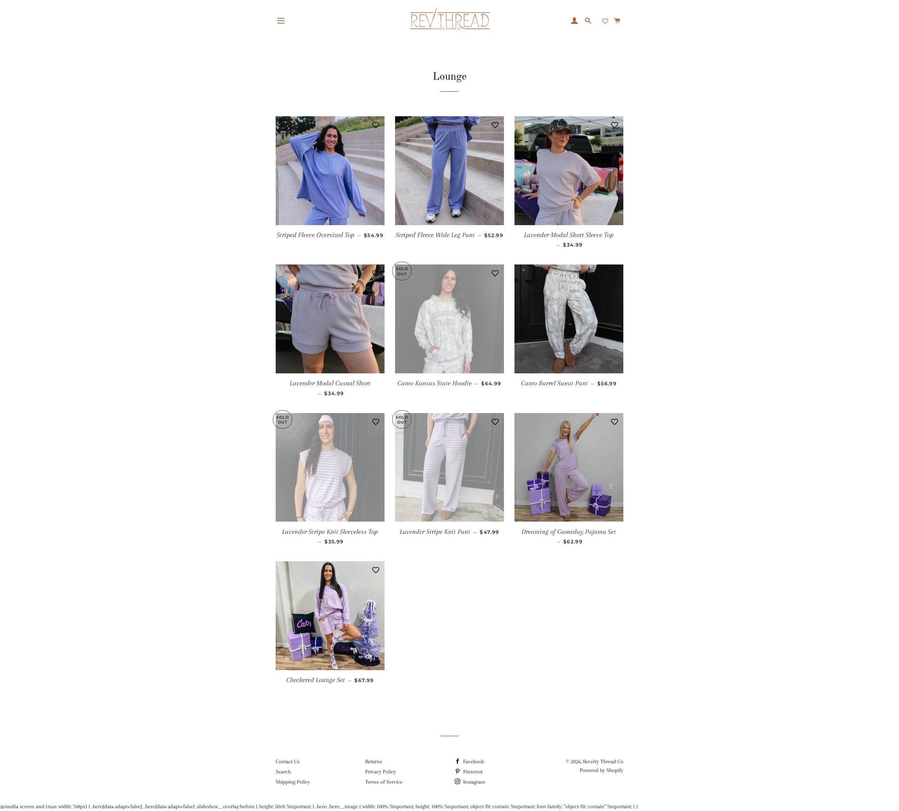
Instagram (473, 782)
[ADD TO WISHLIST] (376, 125)
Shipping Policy (293, 782)
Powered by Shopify (601, 770)
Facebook (473, 761)
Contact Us (288, 761)
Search (283, 772)
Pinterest (472, 772)
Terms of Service (383, 782)
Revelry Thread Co (603, 761)
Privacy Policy (380, 772)
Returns (373, 761)
